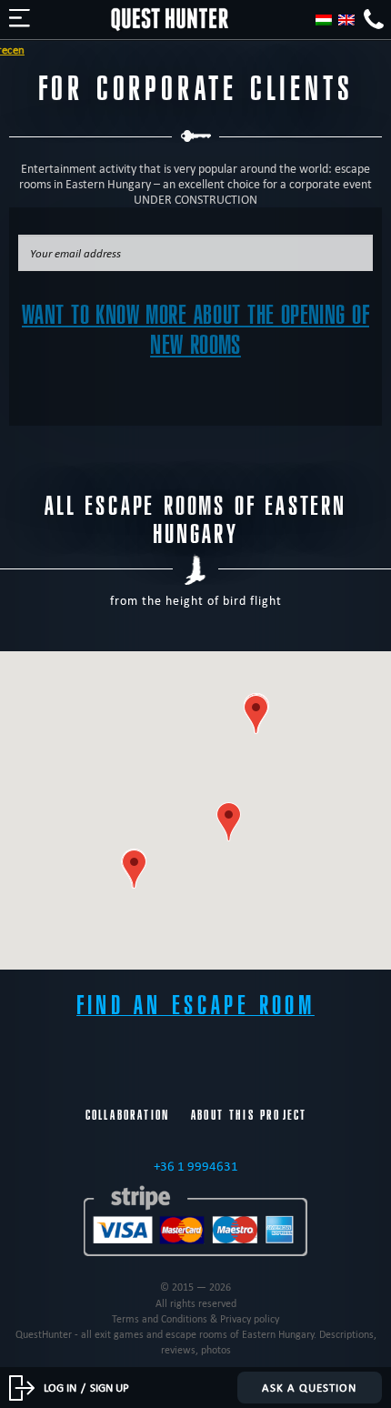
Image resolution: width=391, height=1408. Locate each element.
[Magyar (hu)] (324, 20)
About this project (248, 1115)
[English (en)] (346, 20)
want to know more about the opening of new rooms (195, 330)
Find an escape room (195, 1005)
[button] (256, 714)
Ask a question (309, 1387)
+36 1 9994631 (196, 1166)
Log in (60, 1387)
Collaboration (127, 1115)
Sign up (109, 1387)
